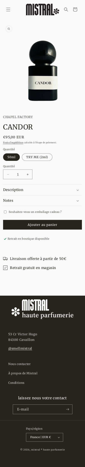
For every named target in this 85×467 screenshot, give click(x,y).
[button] (8, 9)
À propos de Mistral (22, 373)
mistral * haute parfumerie (48, 449)
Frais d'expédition (13, 142)
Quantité (9, 166)
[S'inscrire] (67, 409)
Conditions (16, 383)
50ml (11, 157)
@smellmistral (20, 348)
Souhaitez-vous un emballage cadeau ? (35, 212)
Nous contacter (19, 364)
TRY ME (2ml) (37, 157)
